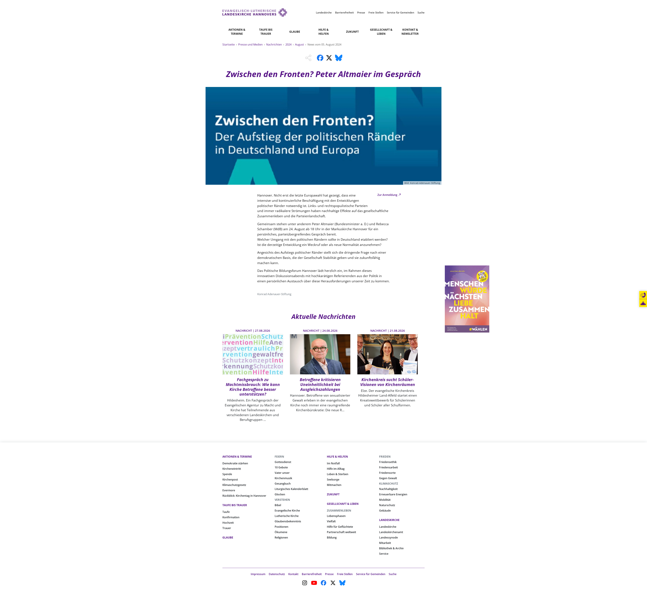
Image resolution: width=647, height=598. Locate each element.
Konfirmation (230, 517)
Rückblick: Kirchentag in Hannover (244, 496)
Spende (227, 474)
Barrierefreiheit (312, 574)
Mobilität (385, 500)
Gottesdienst (283, 462)
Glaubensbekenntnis (288, 521)
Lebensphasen (336, 516)
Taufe (226, 512)
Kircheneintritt (231, 469)
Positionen (281, 527)
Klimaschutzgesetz (234, 485)
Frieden (385, 456)
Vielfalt (331, 521)
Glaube (294, 32)
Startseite (228, 44)
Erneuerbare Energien (393, 494)
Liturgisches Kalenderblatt (291, 489)
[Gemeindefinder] (643, 303)
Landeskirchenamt (391, 532)
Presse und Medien (250, 44)
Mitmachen (334, 485)
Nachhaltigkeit (388, 489)
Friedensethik (388, 462)
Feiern (279, 456)
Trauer (226, 528)
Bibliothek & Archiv (391, 548)
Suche (392, 574)
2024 (288, 44)
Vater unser (282, 473)
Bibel (278, 505)
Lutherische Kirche (287, 516)
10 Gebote (281, 467)
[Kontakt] (643, 295)
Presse (329, 574)
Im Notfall (333, 463)
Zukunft (352, 32)
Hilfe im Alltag (336, 469)
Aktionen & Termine (236, 32)
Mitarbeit (385, 543)
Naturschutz (387, 505)
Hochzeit (228, 523)
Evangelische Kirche (287, 510)
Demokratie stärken (235, 463)
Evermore (228, 490)
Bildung (332, 537)
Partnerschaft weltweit (341, 532)
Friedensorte (387, 473)
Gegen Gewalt (388, 478)
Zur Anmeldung (387, 195)
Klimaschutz (388, 483)
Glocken (280, 494)
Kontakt (293, 574)
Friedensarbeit (388, 467)
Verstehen (282, 500)
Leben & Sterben (337, 474)
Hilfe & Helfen (323, 32)
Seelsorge (333, 479)
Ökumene (281, 532)
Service (383, 554)
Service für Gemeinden (370, 574)
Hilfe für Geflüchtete (340, 527)
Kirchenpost (230, 479)
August (300, 44)
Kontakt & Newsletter (410, 32)
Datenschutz (277, 574)
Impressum (258, 574)
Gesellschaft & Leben (381, 32)
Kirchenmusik (283, 478)
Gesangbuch (283, 483)
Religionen (281, 537)
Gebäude (385, 510)
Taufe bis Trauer (265, 32)
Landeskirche (389, 520)
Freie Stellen (345, 574)
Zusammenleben (339, 510)
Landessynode (388, 537)
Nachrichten (274, 44)
